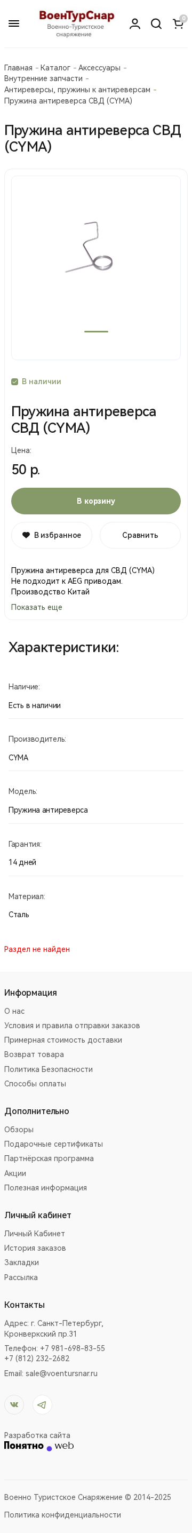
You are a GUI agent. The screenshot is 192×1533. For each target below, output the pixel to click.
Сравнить (140, 535)
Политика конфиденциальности (62, 1515)
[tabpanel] (96, 268)
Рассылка (21, 1277)
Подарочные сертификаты (53, 1144)
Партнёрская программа (49, 1158)
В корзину (96, 501)
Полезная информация (45, 1187)
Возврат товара (34, 1054)
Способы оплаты (35, 1083)
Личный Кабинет (34, 1233)
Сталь (19, 914)
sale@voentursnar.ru (62, 1373)
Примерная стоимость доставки (63, 1040)
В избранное (57, 535)
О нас (14, 1011)
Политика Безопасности (48, 1069)
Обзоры (19, 1129)
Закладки (21, 1262)
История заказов (35, 1248)
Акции (15, 1173)
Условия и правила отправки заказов (72, 1025)
